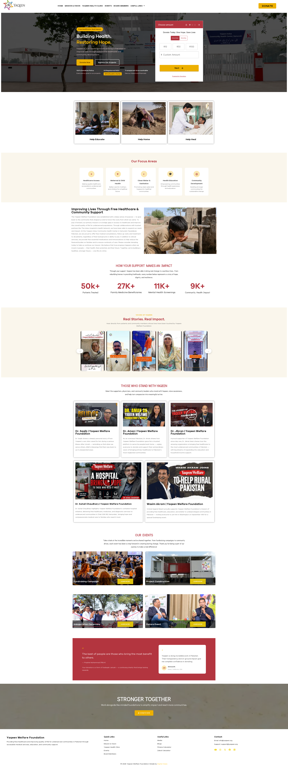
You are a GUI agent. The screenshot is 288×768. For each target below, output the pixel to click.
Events (106, 750)
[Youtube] (216, 750)
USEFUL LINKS (136, 6)
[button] (138, 5)
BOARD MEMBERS (121, 6)
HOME (60, 6)
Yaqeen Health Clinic (112, 747)
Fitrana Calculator (164, 747)
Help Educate (97, 139)
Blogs (159, 744)
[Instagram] (220, 750)
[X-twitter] (225, 750)
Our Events (144, 535)
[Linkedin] (234, 750)
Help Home (144, 139)
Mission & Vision (110, 744)
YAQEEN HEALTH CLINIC (92, 6)
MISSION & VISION (72, 6)
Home (106, 740)
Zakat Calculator (163, 750)
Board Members (110, 754)
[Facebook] (230, 750)
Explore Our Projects (107, 62)
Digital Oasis (162, 764)
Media (159, 740)
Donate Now (85, 62)
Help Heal (191, 139)
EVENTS (108, 6)
